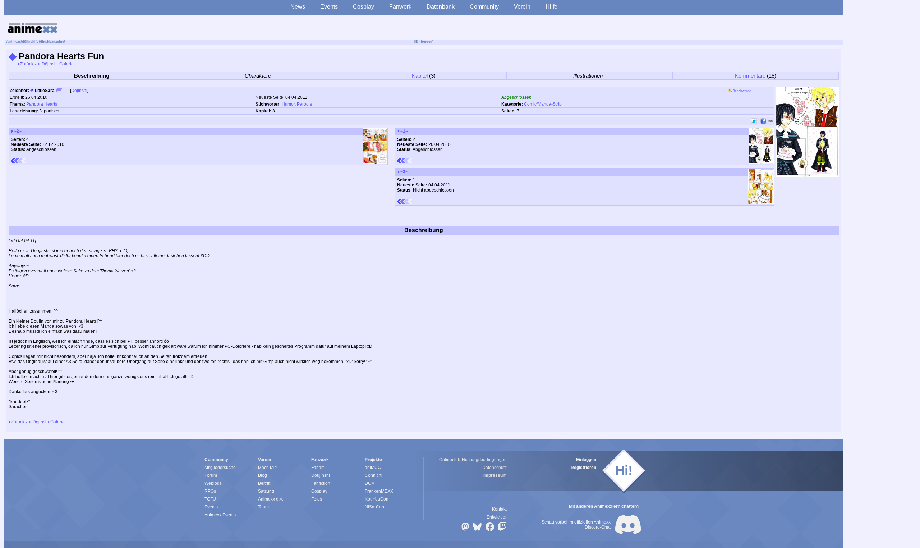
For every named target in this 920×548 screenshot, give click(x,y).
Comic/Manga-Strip (543, 104)
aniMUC (373, 467)
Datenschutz (494, 467)
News (297, 7)
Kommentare (750, 76)
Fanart (317, 467)
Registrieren (583, 467)
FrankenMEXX (379, 491)
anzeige (57, 41)
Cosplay (363, 7)
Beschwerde (741, 91)
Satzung (266, 491)
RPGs (210, 491)
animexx (14, 41)
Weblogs (213, 483)
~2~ (17, 131)
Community (484, 7)
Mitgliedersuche (220, 467)
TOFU (210, 499)
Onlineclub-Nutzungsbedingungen (473, 459)
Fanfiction (320, 483)
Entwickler (497, 517)
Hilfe (551, 7)
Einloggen (586, 459)
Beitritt (264, 483)
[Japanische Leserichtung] (404, 160)
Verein (522, 7)
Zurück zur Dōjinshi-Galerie (46, 63)
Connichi (373, 475)
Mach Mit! (267, 467)
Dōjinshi (79, 90)
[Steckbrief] (59, 91)
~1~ (403, 131)
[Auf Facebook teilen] (763, 121)
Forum (210, 475)
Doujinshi (320, 475)
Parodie (304, 104)
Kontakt (499, 509)
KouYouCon (376, 499)
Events (329, 7)
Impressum (495, 475)
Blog (262, 475)
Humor (288, 104)
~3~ (403, 171)
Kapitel (420, 76)
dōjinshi (29, 41)
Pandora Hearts (41, 104)
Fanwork (400, 7)
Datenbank (441, 7)
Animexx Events (220, 514)
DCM (370, 483)
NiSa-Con (374, 507)
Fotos (316, 499)
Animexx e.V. (270, 499)
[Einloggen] (423, 41)
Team (263, 507)
